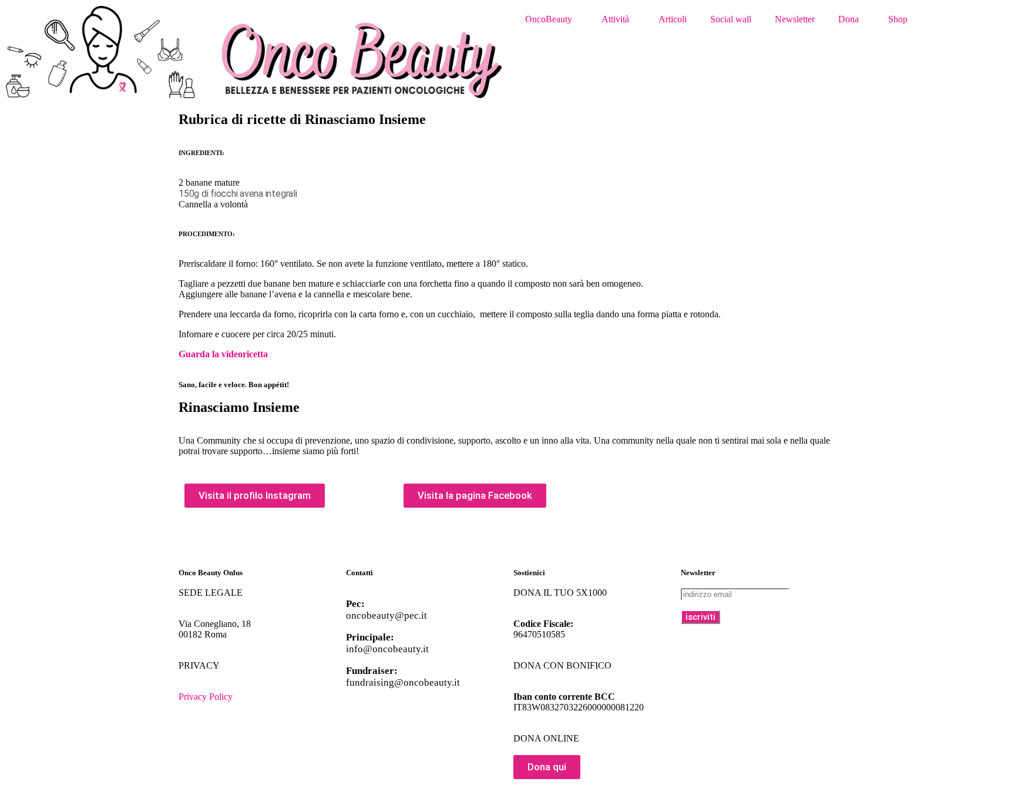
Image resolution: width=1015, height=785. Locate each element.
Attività (615, 19)
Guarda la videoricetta (223, 354)
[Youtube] (225, 540)
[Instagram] (256, 540)
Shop (898, 19)
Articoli (672, 19)
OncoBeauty (548, 19)
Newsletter (795, 19)
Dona (848, 19)
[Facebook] (193, 540)
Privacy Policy (206, 697)
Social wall (730, 19)
